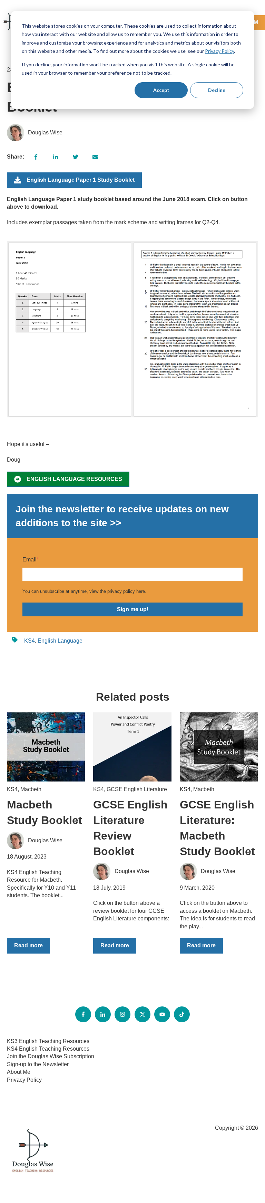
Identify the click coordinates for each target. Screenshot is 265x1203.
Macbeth (30, 789)
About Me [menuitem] (18, 1072)
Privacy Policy (219, 51)
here (140, 591)
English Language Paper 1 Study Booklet (81, 180)
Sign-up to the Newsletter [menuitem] (38, 1064)
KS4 (29, 641)
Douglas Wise (45, 132)
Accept (161, 90)
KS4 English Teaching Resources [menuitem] (48, 1049)
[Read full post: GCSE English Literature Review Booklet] (132, 747)
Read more (28, 945)
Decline (216, 90)
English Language (60, 641)
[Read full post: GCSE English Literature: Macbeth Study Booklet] (219, 747)
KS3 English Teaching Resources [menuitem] (48, 1041)
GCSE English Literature (137, 789)
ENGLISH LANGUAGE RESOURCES (74, 479)
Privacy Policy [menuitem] (24, 1080)
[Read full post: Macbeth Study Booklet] (46, 747)
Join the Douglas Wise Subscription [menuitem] (50, 1056)
